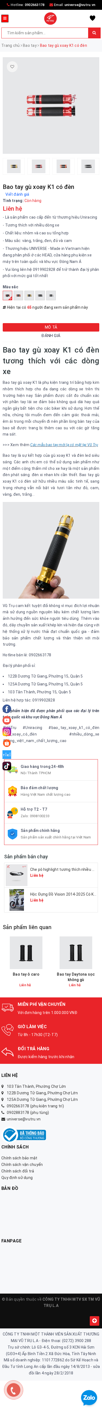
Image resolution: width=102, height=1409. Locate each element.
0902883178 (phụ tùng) (28, 1112)
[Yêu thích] (12, 66)
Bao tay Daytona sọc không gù (76, 977)
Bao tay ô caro (26, 974)
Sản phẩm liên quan (27, 927)
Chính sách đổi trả (17, 1171)
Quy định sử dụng (17, 1177)
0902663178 (35, 5)
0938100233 (40, 816)
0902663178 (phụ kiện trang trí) (35, 1106)
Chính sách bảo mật (19, 1158)
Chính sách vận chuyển (22, 1164)
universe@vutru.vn (79, 5)
